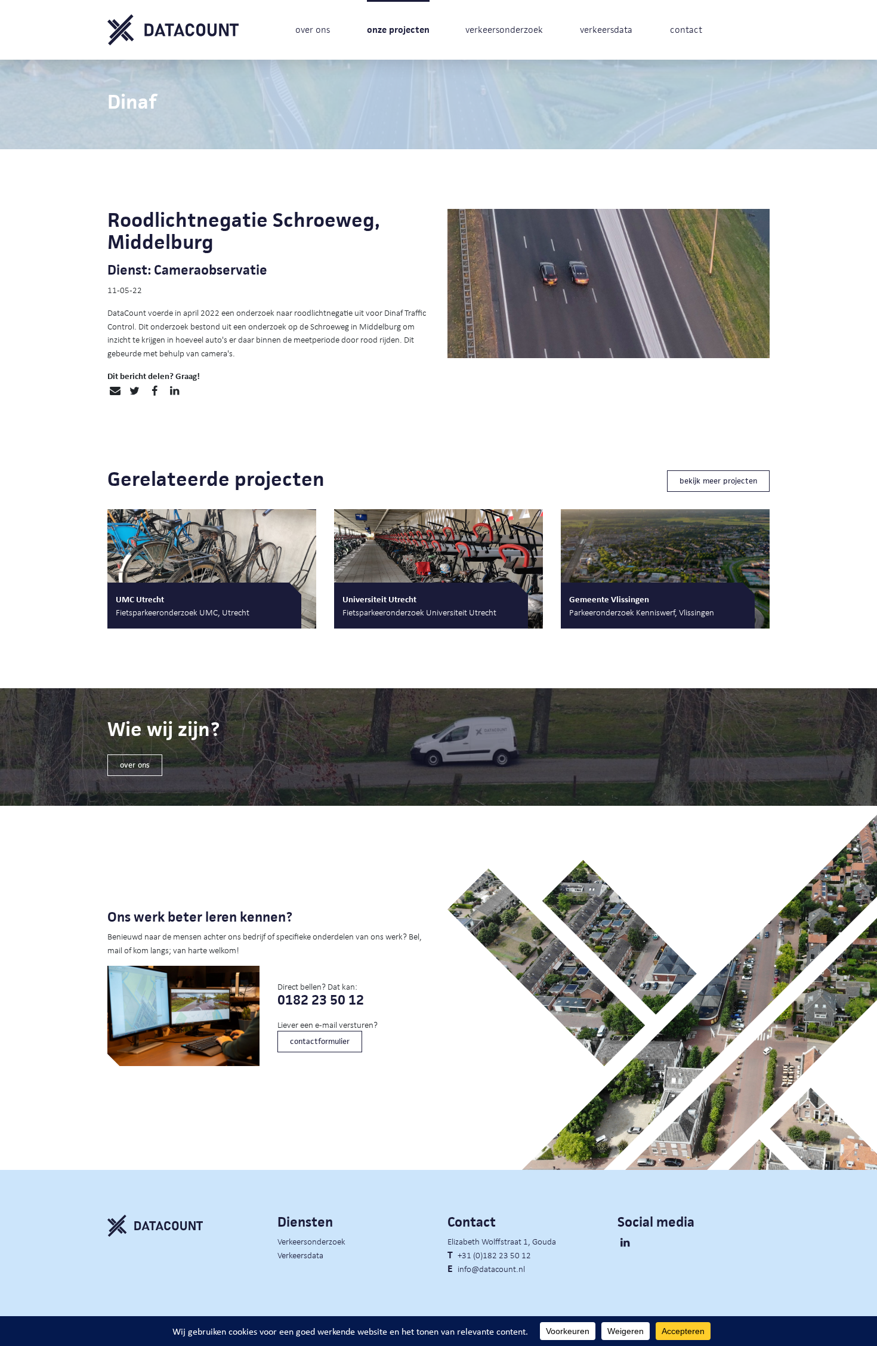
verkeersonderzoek (504, 29)
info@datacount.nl (491, 1268)
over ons (312, 29)
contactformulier (320, 1041)
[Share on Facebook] (154, 391)
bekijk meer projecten (718, 481)
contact (686, 29)
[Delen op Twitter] (134, 391)
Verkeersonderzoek (311, 1241)
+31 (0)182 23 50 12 (494, 1255)
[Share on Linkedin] (174, 391)
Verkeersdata (300, 1255)
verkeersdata (606, 29)
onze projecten (398, 29)
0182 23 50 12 (320, 1000)
